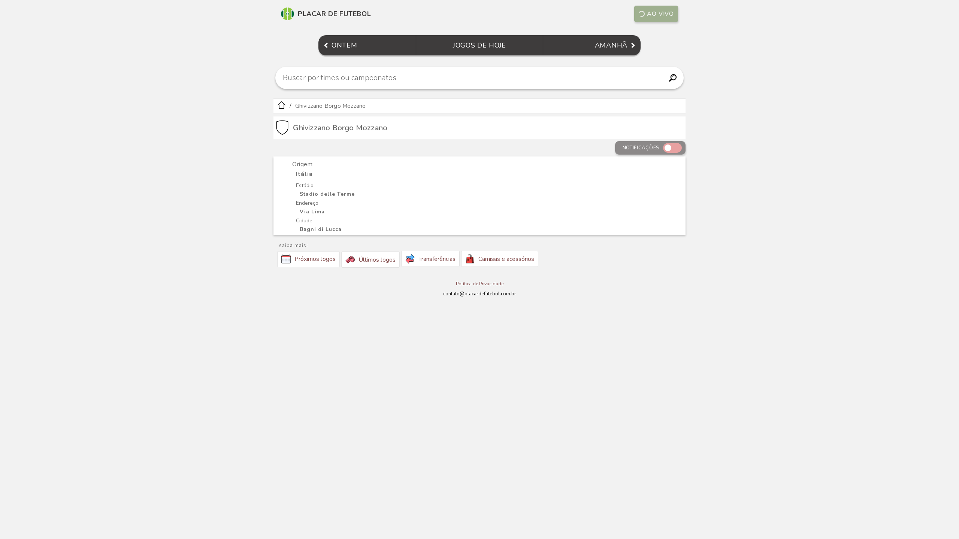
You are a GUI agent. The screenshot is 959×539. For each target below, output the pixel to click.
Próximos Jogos (315, 259)
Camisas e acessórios (506, 259)
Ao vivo (660, 14)
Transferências (437, 259)
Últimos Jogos (377, 260)
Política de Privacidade (479, 284)
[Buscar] (672, 77)
